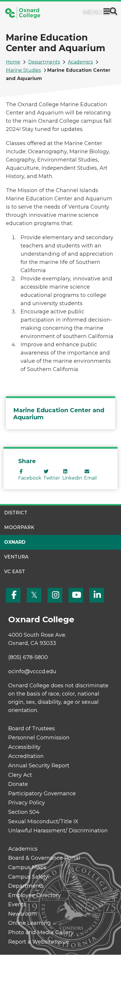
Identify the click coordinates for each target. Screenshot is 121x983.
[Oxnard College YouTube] (75, 595)
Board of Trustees (31, 728)
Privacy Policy (26, 802)
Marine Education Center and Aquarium (58, 414)
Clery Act (20, 775)
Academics (80, 62)
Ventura (16, 557)
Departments (44, 62)
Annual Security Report (38, 765)
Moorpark (19, 527)
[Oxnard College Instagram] (55, 595)
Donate (18, 784)
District (15, 512)
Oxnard (15, 542)
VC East (14, 571)
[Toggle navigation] (107, 11)
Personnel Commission (39, 737)
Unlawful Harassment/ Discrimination (58, 830)
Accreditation (26, 756)
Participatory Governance (42, 793)
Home (13, 62)
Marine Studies (23, 70)
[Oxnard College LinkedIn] (96, 595)
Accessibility (24, 747)
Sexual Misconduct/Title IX (43, 821)
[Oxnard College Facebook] (13, 595)
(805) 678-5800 (28, 657)
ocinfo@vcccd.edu (32, 671)
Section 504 (23, 812)
